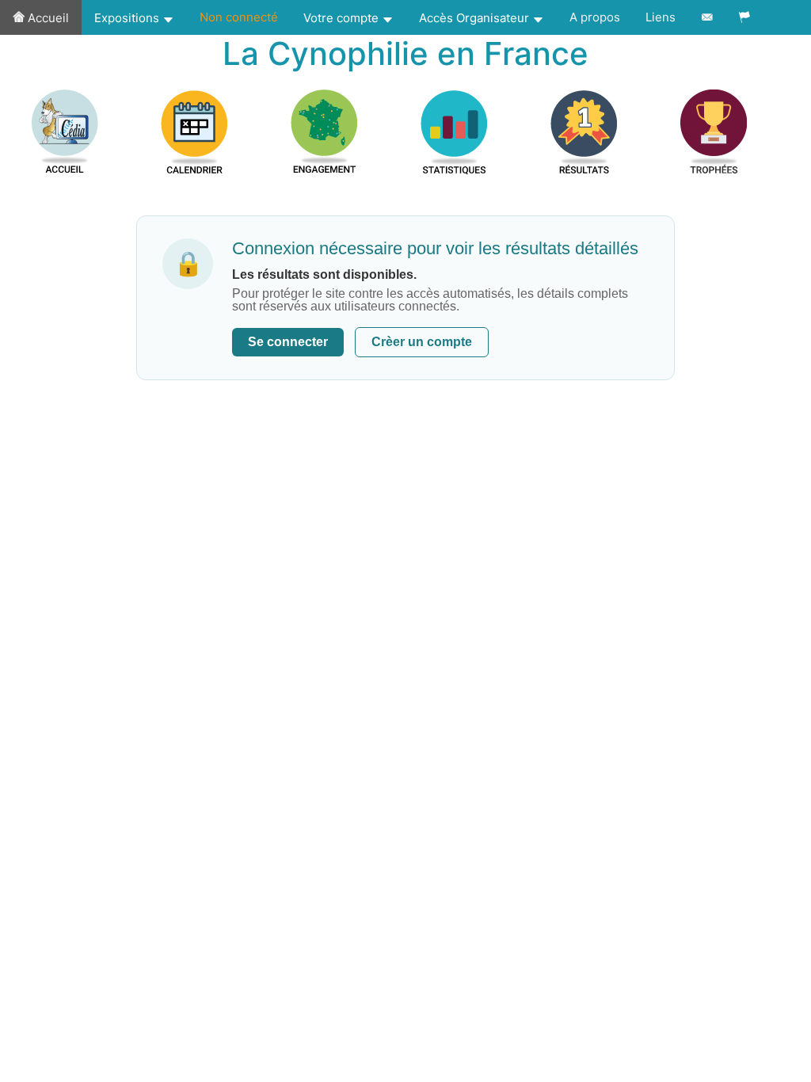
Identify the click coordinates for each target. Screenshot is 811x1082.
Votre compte (342, 17)
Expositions (128, 17)
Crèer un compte (421, 342)
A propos (594, 17)
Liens (660, 17)
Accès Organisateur (475, 17)
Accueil (47, 17)
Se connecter (288, 342)
